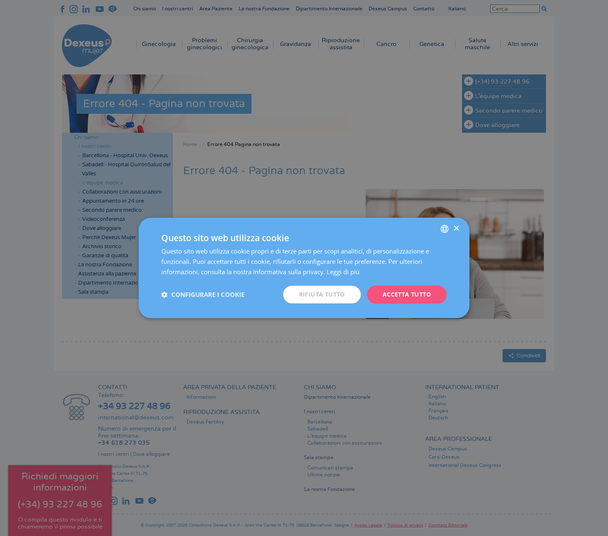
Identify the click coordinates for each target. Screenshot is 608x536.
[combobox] (444, 229)
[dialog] (304, 268)
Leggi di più (343, 272)
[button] (202, 294)
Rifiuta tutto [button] (322, 294)
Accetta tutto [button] (407, 294)
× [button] (456, 228)
